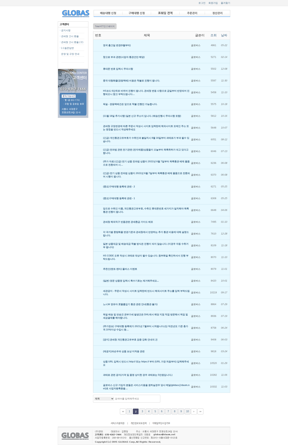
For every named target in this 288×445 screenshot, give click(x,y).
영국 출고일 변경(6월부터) (117, 45)
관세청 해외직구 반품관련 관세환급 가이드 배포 (128, 222)
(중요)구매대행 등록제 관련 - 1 (119, 198)
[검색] (156, 398)
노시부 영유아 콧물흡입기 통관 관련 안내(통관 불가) (130, 304)
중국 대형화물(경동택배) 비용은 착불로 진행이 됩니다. (131, 80)
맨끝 (200, 411)
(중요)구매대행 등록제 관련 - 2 (119, 186)
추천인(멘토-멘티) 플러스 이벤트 (120, 269)
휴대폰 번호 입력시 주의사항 (118, 68)
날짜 (224, 35)
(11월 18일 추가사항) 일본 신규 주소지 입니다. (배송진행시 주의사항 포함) (142, 116)
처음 (123, 411)
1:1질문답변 (67, 48)
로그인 (202, 3)
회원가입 (213, 3)
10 (187, 411)
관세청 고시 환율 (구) (72, 42)
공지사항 (66, 30)
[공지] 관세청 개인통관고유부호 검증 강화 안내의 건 (130, 339)
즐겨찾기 (225, 3)
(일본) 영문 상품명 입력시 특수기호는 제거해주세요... (131, 280)
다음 (194, 411)
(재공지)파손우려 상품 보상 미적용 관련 (124, 351)
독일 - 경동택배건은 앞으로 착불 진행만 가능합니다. (130, 104)
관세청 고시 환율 (70, 36)
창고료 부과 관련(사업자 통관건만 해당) (124, 57)
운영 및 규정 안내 (70, 54)
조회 (213, 35)
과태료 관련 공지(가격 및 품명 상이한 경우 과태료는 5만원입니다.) (138, 375)
